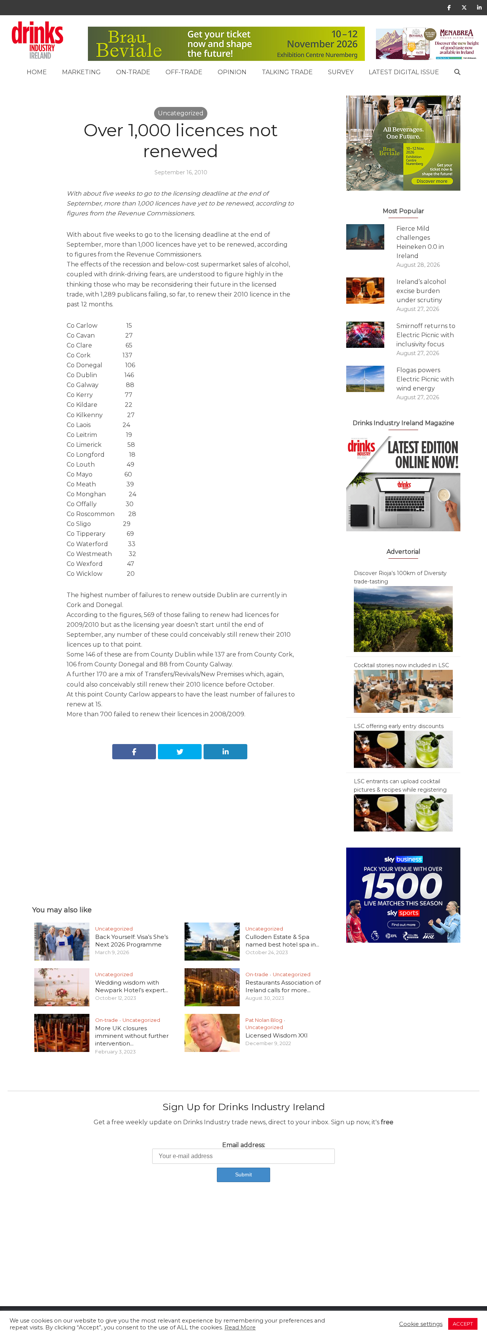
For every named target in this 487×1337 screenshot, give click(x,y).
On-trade (133, 72)
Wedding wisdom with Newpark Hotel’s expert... (131, 986)
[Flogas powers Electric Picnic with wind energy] (371, 379)
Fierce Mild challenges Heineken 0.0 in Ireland (420, 242)
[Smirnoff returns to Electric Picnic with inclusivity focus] (371, 335)
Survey (340, 72)
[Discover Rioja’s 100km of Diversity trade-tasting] (403, 618)
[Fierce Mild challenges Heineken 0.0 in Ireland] (371, 237)
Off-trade (184, 72)
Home (37, 72)
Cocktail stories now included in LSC (401, 665)
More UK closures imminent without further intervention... (132, 1036)
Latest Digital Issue (404, 72)
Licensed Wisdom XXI (276, 1035)
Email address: (243, 1145)
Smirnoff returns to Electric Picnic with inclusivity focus (425, 335)
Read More (240, 1327)
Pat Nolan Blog (263, 1020)
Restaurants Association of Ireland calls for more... (283, 986)
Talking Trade (287, 72)
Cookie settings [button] (420, 1324)
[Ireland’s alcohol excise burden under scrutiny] (371, 290)
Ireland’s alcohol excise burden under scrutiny (421, 291)
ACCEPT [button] (463, 1324)
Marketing (81, 72)
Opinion (232, 72)
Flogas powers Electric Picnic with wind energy (425, 379)
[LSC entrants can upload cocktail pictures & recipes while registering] (403, 812)
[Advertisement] (180, 824)
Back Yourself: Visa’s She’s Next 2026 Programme (131, 940)
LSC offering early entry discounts (399, 726)
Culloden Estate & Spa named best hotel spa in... (282, 940)
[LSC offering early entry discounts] (403, 749)
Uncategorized (181, 113)
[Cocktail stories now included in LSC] (403, 690)
